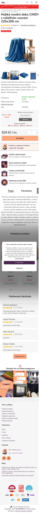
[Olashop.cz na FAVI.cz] (11, 486)
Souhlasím (20, 262)
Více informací (19, 258)
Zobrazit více (19, 355)
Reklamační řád (7, 418)
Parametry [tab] (25, 189)
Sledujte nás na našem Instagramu (20, 367)
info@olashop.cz (16, 447)
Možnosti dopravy (8, 409)
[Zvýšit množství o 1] (35, 131)
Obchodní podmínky (8, 414)
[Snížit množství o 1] (26, 131)
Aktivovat (24, 118)
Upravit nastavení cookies (23, 509)
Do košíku (19, 137)
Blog (3, 427)
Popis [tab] (10, 189)
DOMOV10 (24, 114)
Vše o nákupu (6, 436)
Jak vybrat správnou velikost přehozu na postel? (18, 473)
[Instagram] (9, 456)
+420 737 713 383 (16, 147)
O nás (4, 430)
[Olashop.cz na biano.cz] (20, 486)
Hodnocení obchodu (19, 295)
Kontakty (5, 433)
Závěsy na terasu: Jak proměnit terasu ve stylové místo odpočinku (18, 470)
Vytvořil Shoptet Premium (20, 504)
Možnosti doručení (7, 103)
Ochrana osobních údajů (10, 416)
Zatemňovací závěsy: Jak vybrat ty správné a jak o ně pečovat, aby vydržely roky (19, 466)
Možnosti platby (7, 406)
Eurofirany (9, 28)
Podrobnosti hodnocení (28, 25)
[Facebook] (4, 456)
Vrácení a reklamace (8, 411)
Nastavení (19, 268)
